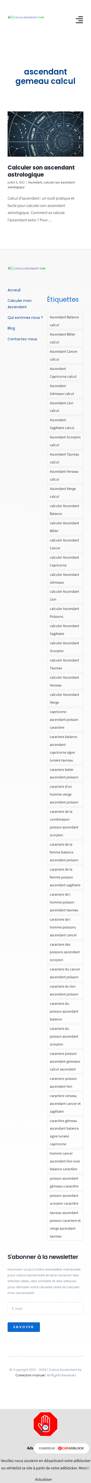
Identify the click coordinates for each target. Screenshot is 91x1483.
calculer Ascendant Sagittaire (64, 629)
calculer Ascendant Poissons (64, 612)
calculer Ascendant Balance (64, 509)
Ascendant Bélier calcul (62, 338)
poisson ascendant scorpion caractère (64, 1199)
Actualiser (43, 1479)
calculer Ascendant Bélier (64, 526)
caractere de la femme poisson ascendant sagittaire (65, 877)
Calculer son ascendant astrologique (41, 171)
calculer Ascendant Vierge (64, 698)
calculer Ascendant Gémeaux (64, 578)
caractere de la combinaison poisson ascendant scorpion (64, 823)
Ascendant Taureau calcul (64, 458)
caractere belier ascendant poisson (64, 773)
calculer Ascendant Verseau (64, 681)
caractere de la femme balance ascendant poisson (64, 852)
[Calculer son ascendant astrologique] (45, 134)
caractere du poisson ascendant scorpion (64, 1036)
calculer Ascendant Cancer (64, 544)
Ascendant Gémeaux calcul (62, 389)
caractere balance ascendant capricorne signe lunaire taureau (63, 748)
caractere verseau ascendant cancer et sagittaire (65, 1103)
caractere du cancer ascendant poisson (65, 973)
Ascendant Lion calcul (61, 406)
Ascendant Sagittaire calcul (62, 423)
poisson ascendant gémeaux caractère (64, 1182)
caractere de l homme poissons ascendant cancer (63, 927)
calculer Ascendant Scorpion (64, 646)
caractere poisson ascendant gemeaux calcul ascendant (65, 1061)
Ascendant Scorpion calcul (65, 441)
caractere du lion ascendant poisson (64, 990)
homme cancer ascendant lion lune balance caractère (65, 1161)
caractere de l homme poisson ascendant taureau (64, 902)
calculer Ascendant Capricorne (64, 561)
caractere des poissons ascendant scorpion (65, 952)
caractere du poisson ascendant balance (64, 1011)
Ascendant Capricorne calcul (63, 372)
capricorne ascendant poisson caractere (64, 719)
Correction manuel (29, 1375)
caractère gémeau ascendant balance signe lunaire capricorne (64, 1132)
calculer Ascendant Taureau (64, 664)
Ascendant (35, 182)
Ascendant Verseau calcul (64, 475)
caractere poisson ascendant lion (63, 1082)
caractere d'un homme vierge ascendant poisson (64, 794)
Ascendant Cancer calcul (63, 355)
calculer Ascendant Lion (64, 595)
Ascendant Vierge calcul (63, 492)
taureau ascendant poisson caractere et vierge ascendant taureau (65, 1224)
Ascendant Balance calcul (64, 321)
